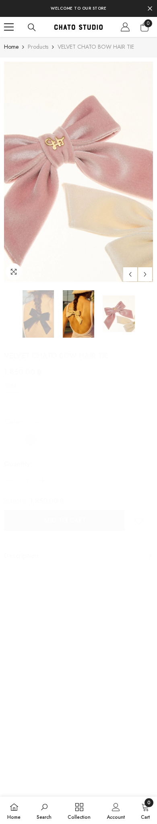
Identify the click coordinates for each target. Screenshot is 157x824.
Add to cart (64, 520)
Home (11, 47)
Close (150, 9)
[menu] (9, 27)
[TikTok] (39, 694)
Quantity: (18, 464)
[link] (139, 521)
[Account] (125, 27)
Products (38, 47)
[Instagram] (21, 694)
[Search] (32, 27)
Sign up (134, 661)
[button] (130, 274)
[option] (78, 172)
